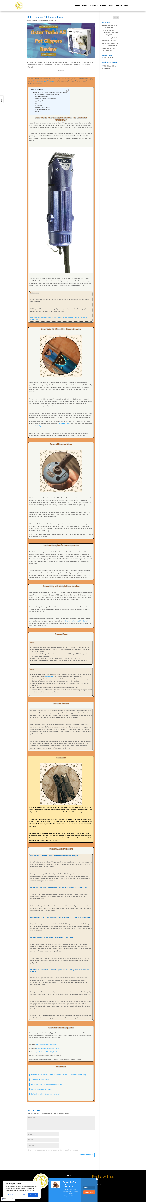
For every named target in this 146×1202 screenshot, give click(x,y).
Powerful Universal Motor (42, 96)
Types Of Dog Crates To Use (40, 1080)
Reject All (22, 1195)
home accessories (42, 20)
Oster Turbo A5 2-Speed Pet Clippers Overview (47, 94)
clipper (29, 20)
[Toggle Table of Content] (66, 90)
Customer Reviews (40, 104)
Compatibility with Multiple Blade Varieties (46, 100)
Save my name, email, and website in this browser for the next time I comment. (53, 1150)
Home (77, 5)
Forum (119, 5)
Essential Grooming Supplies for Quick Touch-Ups (46, 1084)
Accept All (33, 1195)
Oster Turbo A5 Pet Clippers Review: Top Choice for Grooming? (50, 93)
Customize (11, 1195)
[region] (22, 1190)
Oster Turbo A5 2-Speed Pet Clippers (44, 81)
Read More (39, 111)
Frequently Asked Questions (43, 107)
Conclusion (39, 105)
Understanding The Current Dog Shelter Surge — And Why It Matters (110, 32)
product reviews (51, 20)
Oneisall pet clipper (64, 424)
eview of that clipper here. (38, 426)
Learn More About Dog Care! (43, 109)
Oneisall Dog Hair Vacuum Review (41, 1089)
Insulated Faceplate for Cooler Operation (46, 98)
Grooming (86, 5)
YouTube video (49, 677)
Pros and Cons (39, 102)
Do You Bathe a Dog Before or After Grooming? (45, 1094)
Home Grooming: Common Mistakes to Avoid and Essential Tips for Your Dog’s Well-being (58, 1075)
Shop (126, 5)
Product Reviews (107, 5)
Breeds (95, 5)
